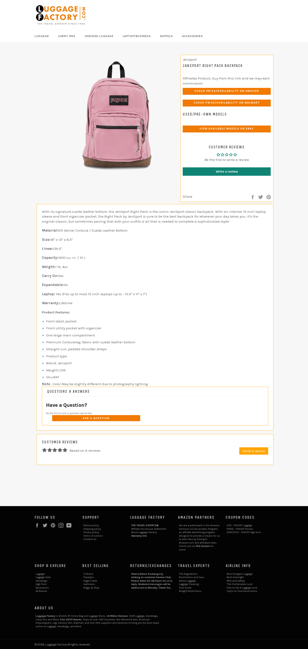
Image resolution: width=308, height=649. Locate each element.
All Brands (41, 591)
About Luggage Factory (144, 532)
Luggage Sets (43, 577)
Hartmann (89, 584)
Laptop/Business (137, 36)
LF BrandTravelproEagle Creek (90, 577)
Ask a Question (96, 418)
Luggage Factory (56, 644)
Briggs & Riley (91, 587)
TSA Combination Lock (240, 584)
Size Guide (185, 587)
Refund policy (91, 525)
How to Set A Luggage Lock (242, 587)
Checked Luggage (99, 36)
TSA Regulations (188, 573)
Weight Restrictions (190, 591)
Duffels (166, 36)
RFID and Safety (236, 580)
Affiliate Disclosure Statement (148, 528)
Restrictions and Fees (191, 577)
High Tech (41, 584)
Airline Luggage (187, 580)
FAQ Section (203, 546)
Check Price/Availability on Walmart (227, 102)
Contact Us (89, 539)
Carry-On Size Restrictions (242, 591)
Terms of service (93, 535)
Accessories (192, 36)
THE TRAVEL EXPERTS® (145, 525)
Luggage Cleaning (189, 584)
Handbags (41, 580)
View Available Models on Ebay (226, 128)
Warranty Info (139, 535)
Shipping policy (92, 528)
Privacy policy (91, 532)
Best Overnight (235, 577)
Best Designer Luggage (240, 573)
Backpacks (42, 587)
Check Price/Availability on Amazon (226, 90)
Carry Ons (66, 36)
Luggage (42, 36)
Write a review (227, 171)
